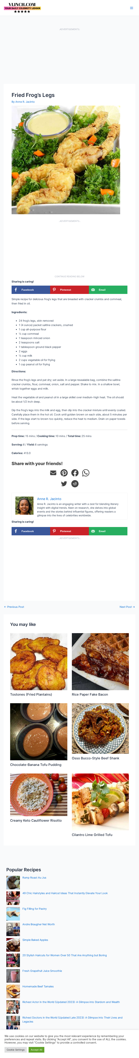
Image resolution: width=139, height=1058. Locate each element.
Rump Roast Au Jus (34, 877)
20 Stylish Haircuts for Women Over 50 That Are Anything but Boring (64, 955)
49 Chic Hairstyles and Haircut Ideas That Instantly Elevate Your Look (65, 893)
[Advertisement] (69, 57)
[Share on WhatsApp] (85, 472)
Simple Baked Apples (35, 940)
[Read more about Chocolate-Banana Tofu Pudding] (38, 731)
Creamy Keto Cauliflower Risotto (36, 820)
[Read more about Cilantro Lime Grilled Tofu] (100, 801)
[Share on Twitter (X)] (64, 483)
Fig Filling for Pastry (34, 908)
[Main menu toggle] (131, 8)
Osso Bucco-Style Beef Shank (95, 758)
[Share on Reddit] (75, 483)
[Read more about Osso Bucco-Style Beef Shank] (100, 728)
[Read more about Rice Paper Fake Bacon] (100, 661)
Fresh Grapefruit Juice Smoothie (42, 971)
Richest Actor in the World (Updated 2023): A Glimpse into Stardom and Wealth (71, 1002)
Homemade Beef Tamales (38, 986)
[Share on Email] (53, 472)
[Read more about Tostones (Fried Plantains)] (38, 661)
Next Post (127, 607)
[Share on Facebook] (75, 472)
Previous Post (14, 607)
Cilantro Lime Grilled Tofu (92, 835)
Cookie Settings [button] (16, 1049)
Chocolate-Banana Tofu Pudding (35, 765)
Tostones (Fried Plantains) (31, 694)
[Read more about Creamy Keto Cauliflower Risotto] (38, 794)
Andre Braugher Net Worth (38, 924)
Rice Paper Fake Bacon (90, 694)
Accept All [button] (36, 1049)
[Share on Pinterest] (64, 472)
